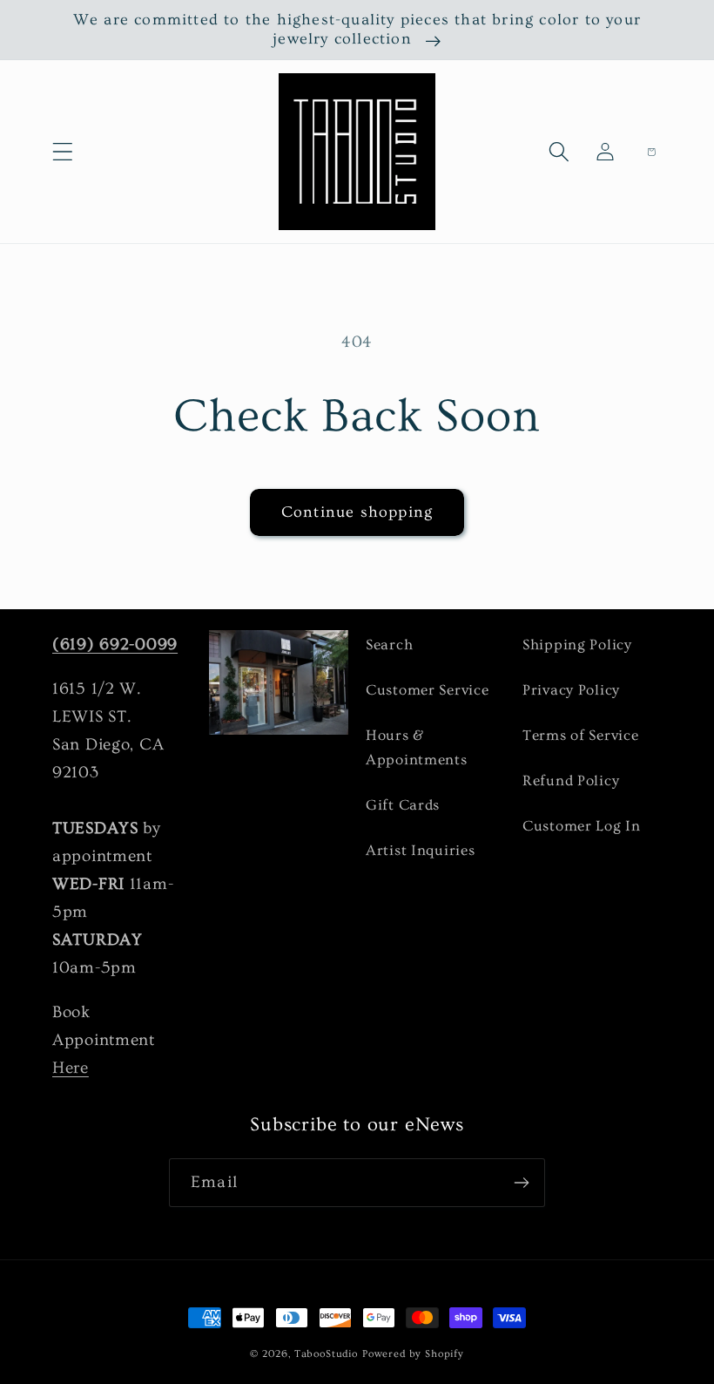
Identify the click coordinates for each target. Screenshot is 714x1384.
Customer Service (427, 690)
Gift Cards (403, 805)
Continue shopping (357, 512)
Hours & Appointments (417, 747)
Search (389, 644)
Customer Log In (581, 826)
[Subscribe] (521, 1182)
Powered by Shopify (413, 1354)
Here (70, 1067)
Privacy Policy (571, 690)
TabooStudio (326, 1354)
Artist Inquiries (420, 850)
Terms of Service (580, 735)
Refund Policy (570, 780)
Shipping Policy (577, 644)
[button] (63, 152)
